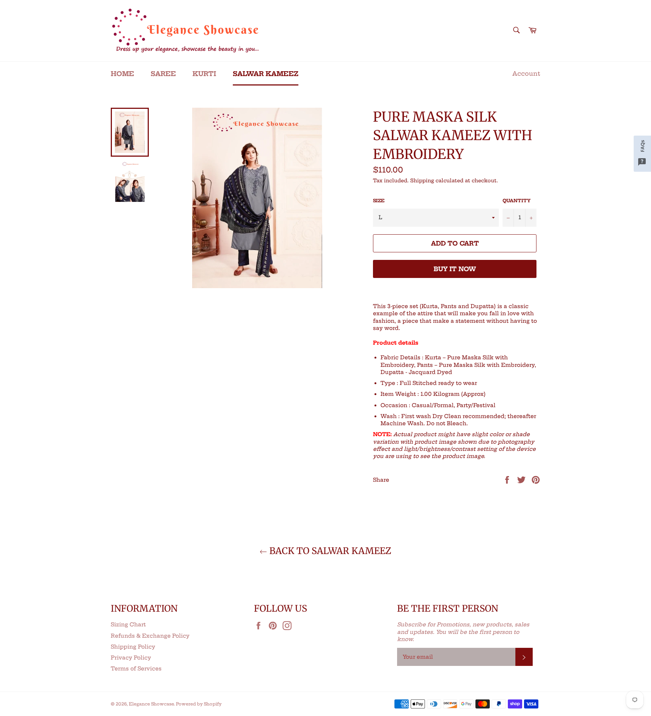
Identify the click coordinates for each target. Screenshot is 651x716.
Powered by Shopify (199, 704)
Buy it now (455, 269)
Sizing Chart (128, 624)
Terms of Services (136, 668)
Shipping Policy (133, 646)
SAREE (163, 74)
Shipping (422, 180)
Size (379, 200)
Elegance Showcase (151, 704)
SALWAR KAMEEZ (265, 74)
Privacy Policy (131, 657)
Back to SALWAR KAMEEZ (329, 551)
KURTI (204, 74)
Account (526, 73)
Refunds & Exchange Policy (150, 635)
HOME (122, 74)
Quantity (516, 200)
